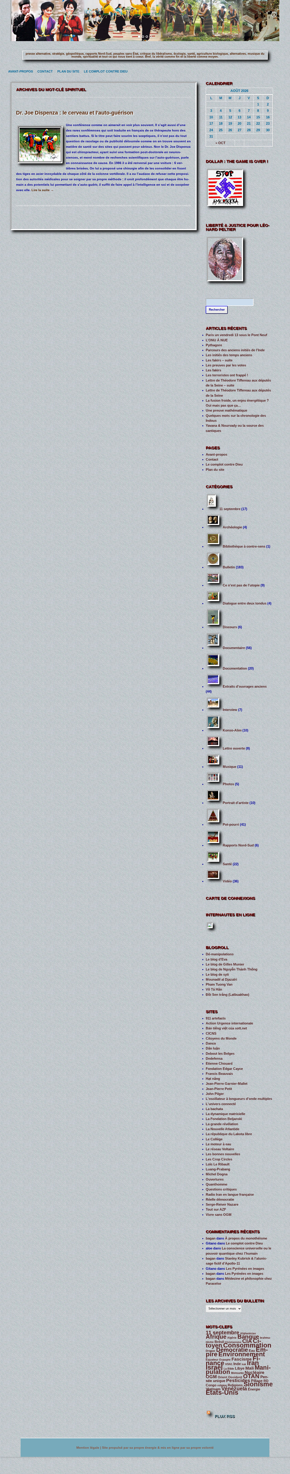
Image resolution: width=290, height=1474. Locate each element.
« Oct (220, 143)
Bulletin (229, 567)
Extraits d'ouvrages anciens (245, 686)
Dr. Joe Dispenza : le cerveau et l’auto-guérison (74, 113)
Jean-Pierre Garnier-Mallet (226, 1083)
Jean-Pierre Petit (219, 1089)
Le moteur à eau (218, 1144)
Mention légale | (89, 1447)
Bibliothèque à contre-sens (244, 546)
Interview (230, 710)
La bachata (214, 1109)
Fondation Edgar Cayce (224, 1069)
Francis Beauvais (219, 1074)
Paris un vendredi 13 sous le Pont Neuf (236, 335)
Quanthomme (216, 1184)
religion (222, 1385)
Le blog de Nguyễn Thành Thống (231, 969)
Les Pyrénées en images (245, 1268)
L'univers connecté (221, 1104)
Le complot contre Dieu (103, 71)
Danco (211, 1043)
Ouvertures (215, 1179)
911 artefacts (216, 1018)
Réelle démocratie (220, 1199)
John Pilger (215, 1094)
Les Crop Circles (219, 1159)
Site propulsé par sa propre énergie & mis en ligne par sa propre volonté (158, 1447)
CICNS (211, 1033)
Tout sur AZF (216, 1209)
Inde (237, 1364)
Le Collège (214, 1139)
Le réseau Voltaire (220, 1149)
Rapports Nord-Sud (238, 845)
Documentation (235, 668)
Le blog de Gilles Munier (225, 964)
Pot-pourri (231, 824)
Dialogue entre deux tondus (244, 603)
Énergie (254, 1389)
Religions (235, 1385)
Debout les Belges (220, 1053)
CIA (247, 1341)
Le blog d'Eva (216, 959)
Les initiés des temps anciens (229, 355)
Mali (249, 1368)
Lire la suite (42, 190)
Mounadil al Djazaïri (221, 979)
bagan (210, 1238)
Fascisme (242, 1359)
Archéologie (232, 527)
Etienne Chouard (219, 1063)
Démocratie (232, 1349)
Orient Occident (230, 1377)
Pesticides (238, 1380)
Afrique (216, 1336)
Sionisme (258, 1384)
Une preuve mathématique (226, 410)
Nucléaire (254, 1372)
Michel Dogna (216, 1174)
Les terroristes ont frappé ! (227, 375)
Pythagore (214, 345)
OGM (211, 1376)
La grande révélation (222, 1124)
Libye (239, 1368)
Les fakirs (213, 370)
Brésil (219, 1342)
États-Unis (222, 1392)
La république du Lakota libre (229, 1134)
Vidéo (227, 881)
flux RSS (225, 1416)
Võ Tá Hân (214, 989)
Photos (228, 784)
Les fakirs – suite (219, 360)
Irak (244, 1364)
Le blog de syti (217, 974)
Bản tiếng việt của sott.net (226, 1028)
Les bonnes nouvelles (223, 1154)
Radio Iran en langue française (230, 1194)
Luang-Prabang (218, 1169)
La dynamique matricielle (225, 1114)
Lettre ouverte (234, 748)
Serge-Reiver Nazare (222, 1204)
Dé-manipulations (220, 954)
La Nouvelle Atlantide (222, 1129)
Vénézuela (234, 1389)
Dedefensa (214, 1058)
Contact (44, 71)
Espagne (225, 1359)
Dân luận (213, 1048)
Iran (253, 1362)
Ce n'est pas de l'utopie (241, 585)
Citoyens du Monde (221, 1038)
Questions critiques (221, 1189)
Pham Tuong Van (219, 984)
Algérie (232, 1337)
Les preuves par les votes (226, 365)
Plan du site (67, 71)
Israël (214, 1367)
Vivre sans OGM (219, 1214)
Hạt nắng (213, 1078)
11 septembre (229, 509)
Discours (230, 627)
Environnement (241, 1354)
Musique (229, 767)
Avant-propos (19, 71)
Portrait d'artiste (236, 803)
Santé (227, 864)
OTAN (251, 1376)
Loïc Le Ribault (218, 1164)
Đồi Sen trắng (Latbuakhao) (227, 994)
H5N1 (228, 1364)
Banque (248, 1336)
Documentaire (234, 648)
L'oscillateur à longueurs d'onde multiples (239, 1099)
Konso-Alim (232, 730)
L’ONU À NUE (217, 340)
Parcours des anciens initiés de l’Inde (235, 350)
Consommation (247, 1345)
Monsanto (237, 1373)
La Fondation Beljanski (224, 1119)
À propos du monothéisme (246, 1238)
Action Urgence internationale (229, 1023)
